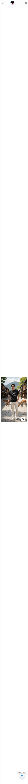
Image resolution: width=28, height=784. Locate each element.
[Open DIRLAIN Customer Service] (22, 776)
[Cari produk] (22, 2)
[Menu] (2, 2)
